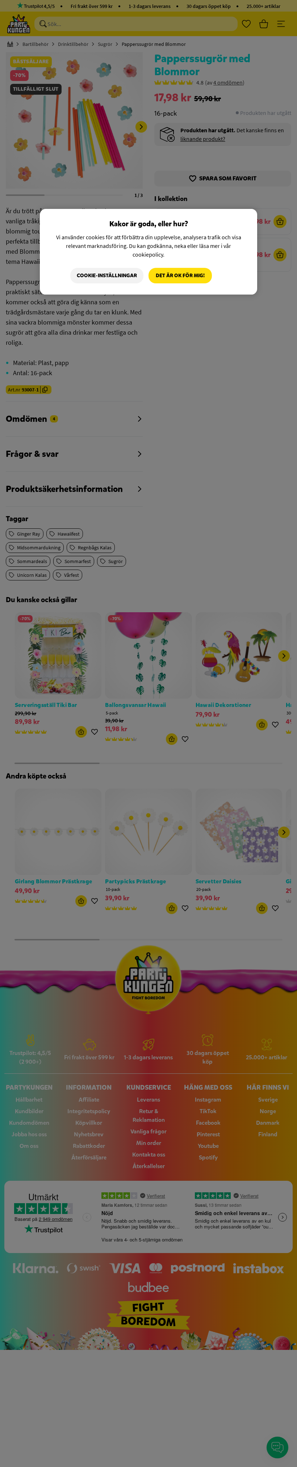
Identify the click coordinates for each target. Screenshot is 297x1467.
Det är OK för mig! (180, 275)
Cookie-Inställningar (107, 275)
